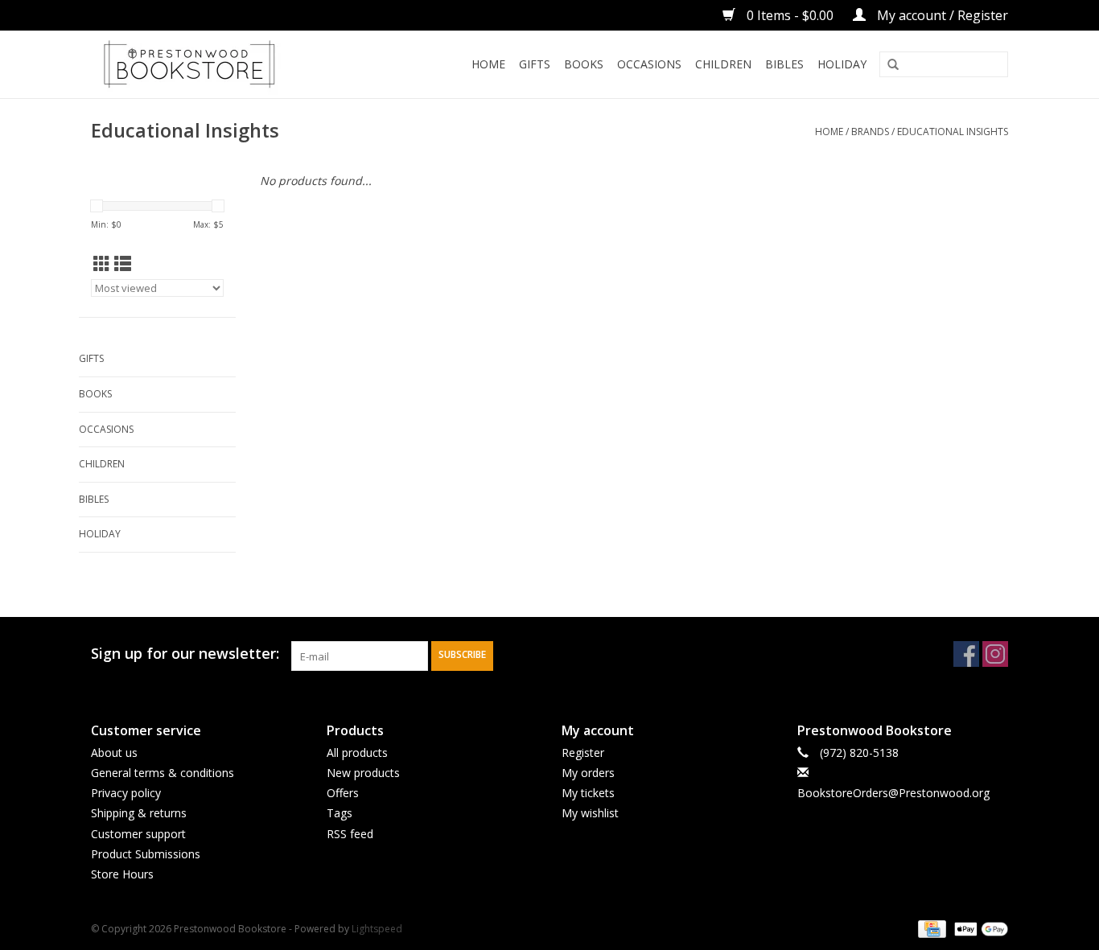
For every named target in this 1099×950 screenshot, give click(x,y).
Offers (343, 792)
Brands (870, 131)
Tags (339, 812)
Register (583, 752)
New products (363, 772)
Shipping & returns (139, 812)
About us (114, 752)
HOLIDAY (841, 64)
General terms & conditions (162, 772)
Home (488, 64)
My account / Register (941, 15)
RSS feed (350, 833)
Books (583, 64)
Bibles (784, 64)
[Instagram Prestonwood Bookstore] (995, 654)
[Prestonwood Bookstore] (213, 64)
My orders (588, 772)
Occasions (649, 64)
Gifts (534, 64)
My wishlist (590, 812)
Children (723, 64)
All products (357, 752)
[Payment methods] (930, 928)
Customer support (138, 833)
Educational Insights (952, 131)
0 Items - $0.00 (790, 15)
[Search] (893, 65)
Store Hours (122, 874)
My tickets (588, 792)
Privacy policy (126, 792)
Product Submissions (145, 854)
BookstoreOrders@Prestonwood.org (893, 792)
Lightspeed (377, 929)
